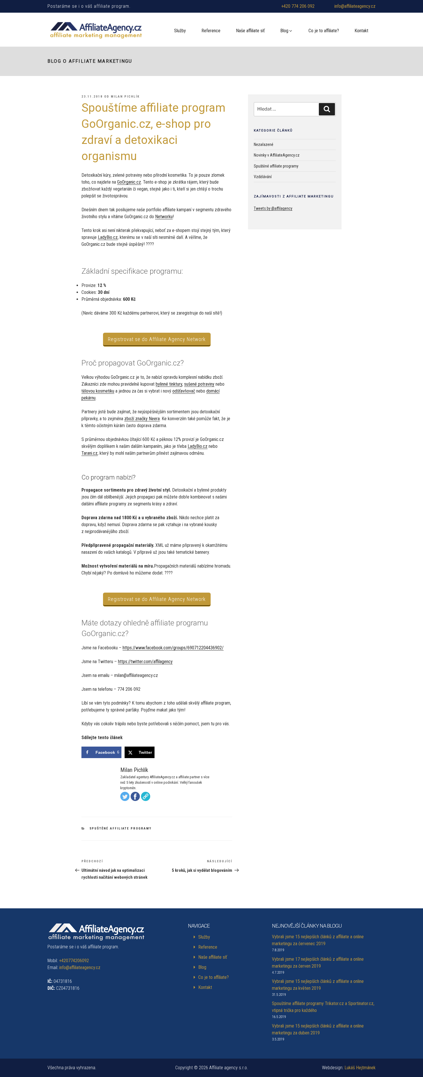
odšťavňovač (183, 391)
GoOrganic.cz (129, 182)
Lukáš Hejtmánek (360, 1067)
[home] (97, 31)
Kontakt (361, 30)
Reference (210, 30)
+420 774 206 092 (298, 6)
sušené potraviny (199, 384)
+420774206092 (74, 960)
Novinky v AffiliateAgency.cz (277, 155)
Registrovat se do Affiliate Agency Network (157, 339)
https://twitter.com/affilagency (145, 661)
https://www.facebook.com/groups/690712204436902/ (173, 647)
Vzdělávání (263, 176)
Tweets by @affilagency (273, 208)
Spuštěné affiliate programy (120, 828)
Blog (284, 30)
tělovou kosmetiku (97, 391)
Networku (164, 216)
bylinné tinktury (169, 384)
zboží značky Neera (142, 418)
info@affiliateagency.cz (355, 6)
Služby (180, 30)
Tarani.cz (89, 453)
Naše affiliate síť (250, 30)
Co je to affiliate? (323, 30)
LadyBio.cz (108, 237)
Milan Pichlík (125, 96)
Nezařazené (263, 144)
